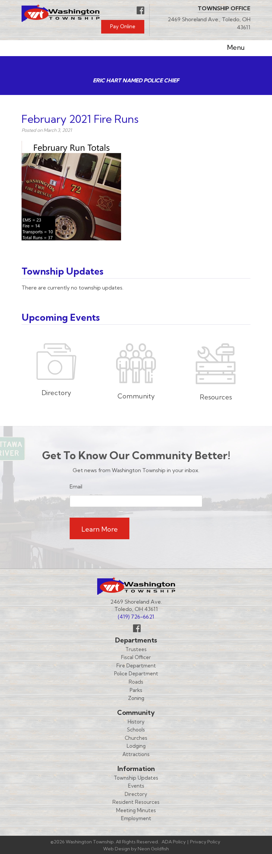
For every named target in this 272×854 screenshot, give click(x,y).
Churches (136, 738)
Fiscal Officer (136, 657)
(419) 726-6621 (136, 616)
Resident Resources (136, 802)
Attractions (136, 754)
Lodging (136, 746)
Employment (136, 818)
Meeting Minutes (136, 810)
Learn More (99, 529)
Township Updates (136, 778)
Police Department (136, 673)
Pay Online (122, 26)
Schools (136, 729)
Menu (236, 47)
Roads (136, 682)
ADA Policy (174, 842)
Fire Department (136, 665)
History (136, 722)
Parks (136, 690)
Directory (136, 794)
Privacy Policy (205, 842)
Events (136, 786)
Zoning (136, 698)
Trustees (136, 649)
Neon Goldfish (153, 849)
